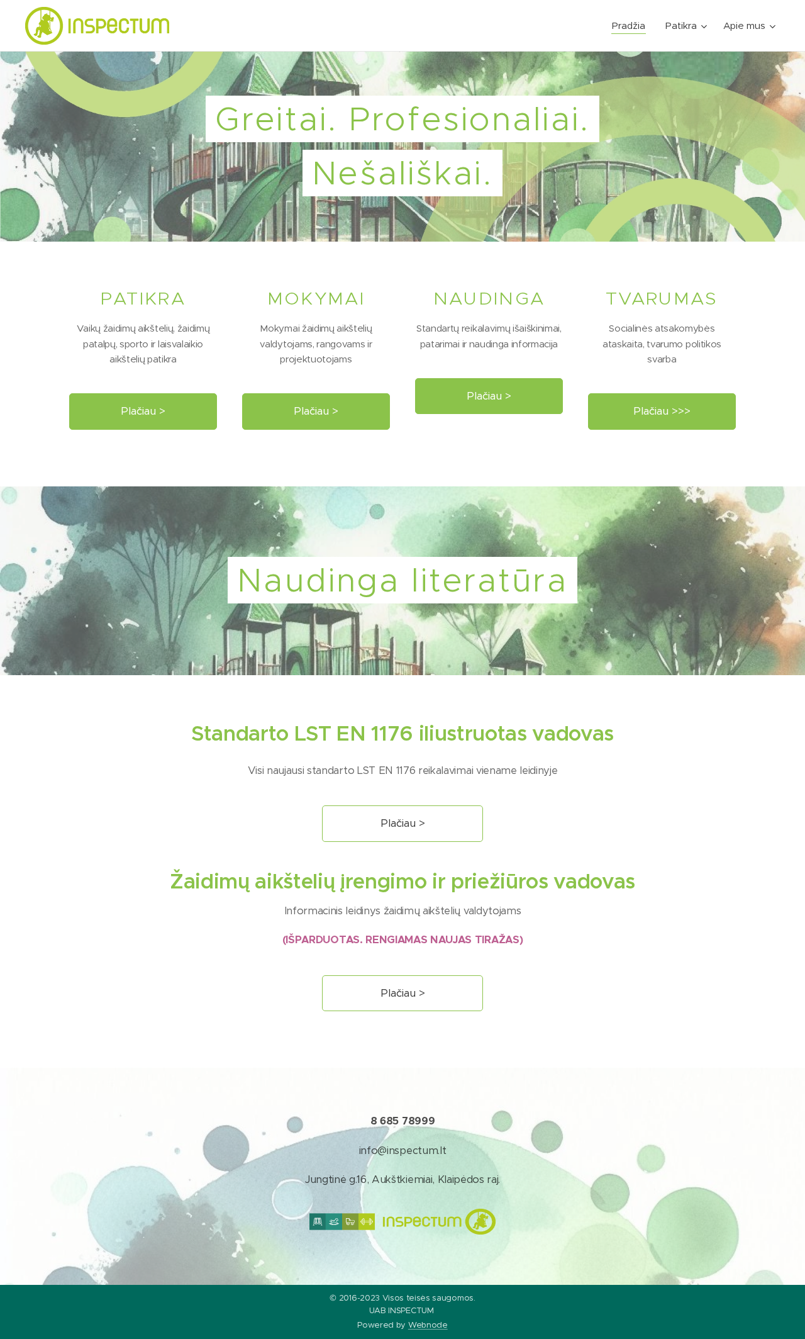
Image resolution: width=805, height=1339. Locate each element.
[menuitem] (632, 26)
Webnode (428, 1324)
